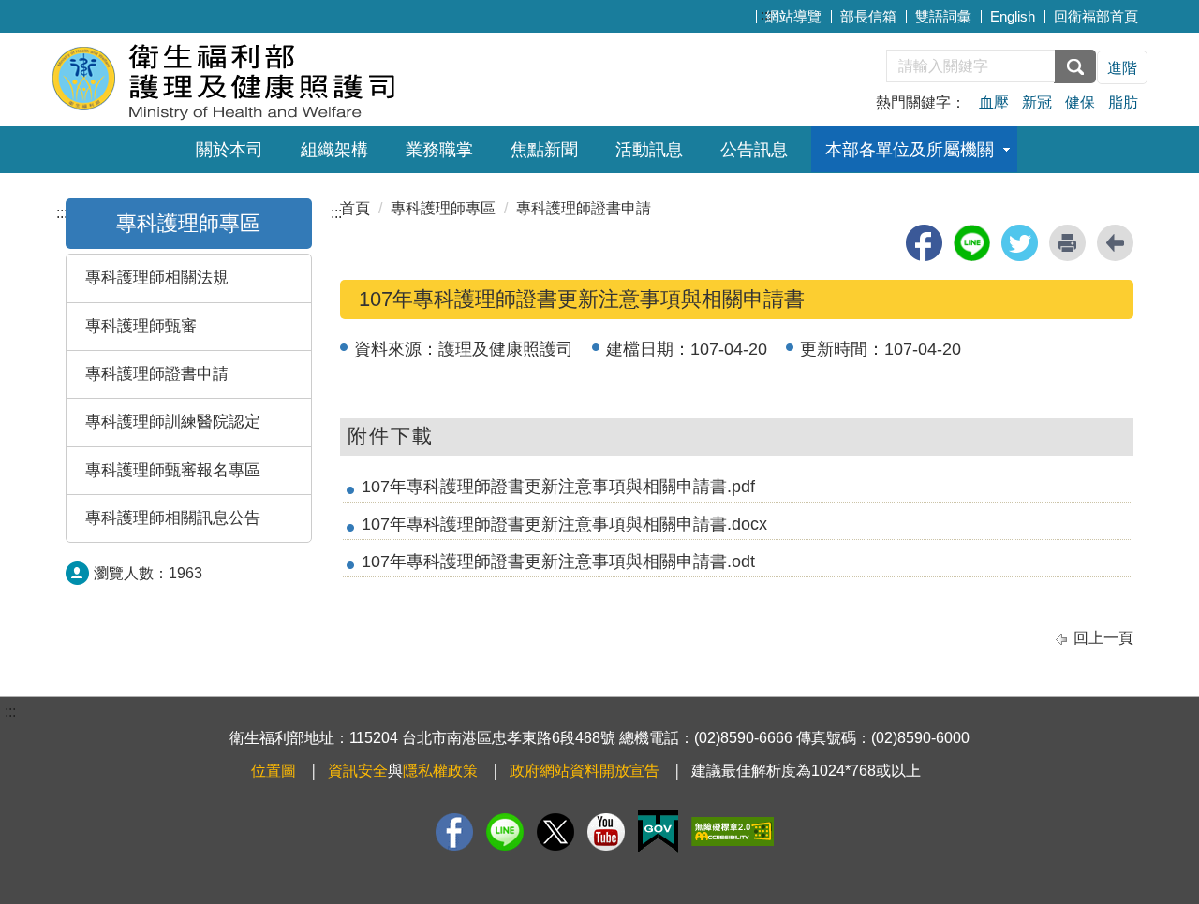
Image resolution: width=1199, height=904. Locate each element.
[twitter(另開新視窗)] (1019, 243)
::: (766, 14)
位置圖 (273, 771)
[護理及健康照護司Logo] (279, 77)
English (1012, 16)
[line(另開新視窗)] (972, 243)
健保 (1080, 102)
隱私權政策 (440, 771)
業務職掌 (439, 149)
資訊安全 (358, 771)
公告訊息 (754, 149)
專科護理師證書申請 (157, 374)
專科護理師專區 (188, 223)
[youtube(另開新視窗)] (606, 832)
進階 (1122, 68)
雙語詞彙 (943, 16)
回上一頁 (1103, 638)
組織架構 (334, 149)
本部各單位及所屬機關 (909, 149)
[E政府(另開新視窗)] (658, 831)
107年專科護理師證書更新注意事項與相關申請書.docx (564, 524)
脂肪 (1123, 102)
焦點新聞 (544, 149)
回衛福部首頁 (1096, 16)
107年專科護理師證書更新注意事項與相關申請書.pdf (558, 486)
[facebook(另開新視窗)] (924, 243)
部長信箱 (868, 16)
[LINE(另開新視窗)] (505, 832)
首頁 (355, 208)
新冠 (1037, 102)
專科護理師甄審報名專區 (172, 470)
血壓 (994, 102)
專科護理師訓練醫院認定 (172, 421)
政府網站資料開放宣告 (584, 771)
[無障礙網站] (732, 831)
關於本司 (229, 149)
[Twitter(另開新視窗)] (555, 832)
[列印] (1067, 243)
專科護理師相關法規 (157, 277)
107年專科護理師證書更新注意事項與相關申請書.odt (558, 561)
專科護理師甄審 (141, 326)
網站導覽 (793, 16)
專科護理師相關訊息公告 (172, 518)
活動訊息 (649, 149)
